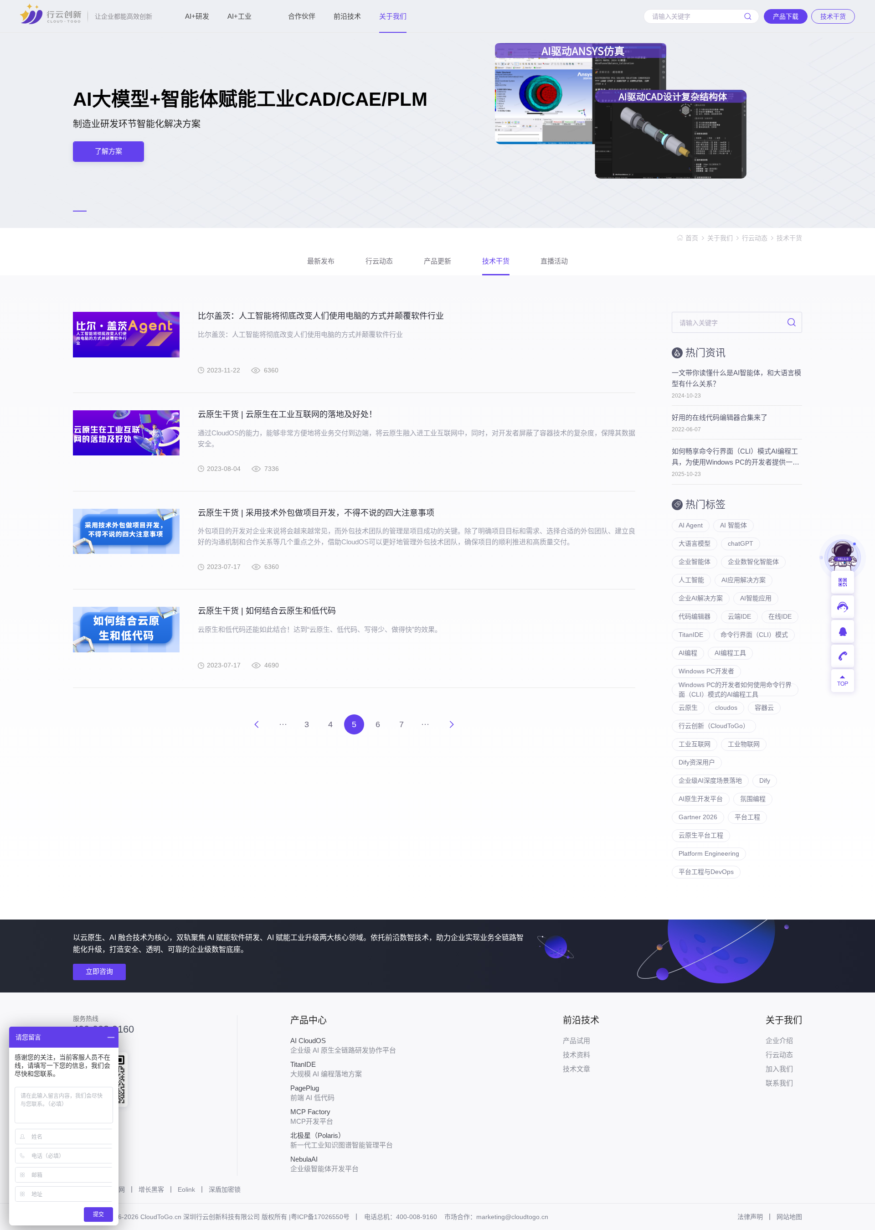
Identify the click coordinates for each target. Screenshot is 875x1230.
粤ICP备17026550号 (320, 1216)
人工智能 (691, 580)
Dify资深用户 (697, 762)
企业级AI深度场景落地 (710, 780)
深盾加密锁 (225, 1189)
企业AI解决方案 (701, 598)
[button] (80, 211)
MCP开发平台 (311, 1116)
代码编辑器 (694, 616)
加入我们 (779, 1069)
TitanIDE (691, 634)
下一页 (452, 724)
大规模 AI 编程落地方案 (326, 1069)
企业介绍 (779, 1040)
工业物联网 (744, 744)
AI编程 (688, 652)
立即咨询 (99, 971)
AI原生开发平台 (701, 798)
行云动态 (754, 238)
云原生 (688, 707)
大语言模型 (694, 543)
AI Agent (691, 525)
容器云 (764, 707)
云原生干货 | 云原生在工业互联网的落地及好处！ (287, 414)
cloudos (726, 707)
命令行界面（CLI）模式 (754, 634)
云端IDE (739, 616)
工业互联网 (694, 744)
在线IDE (780, 616)
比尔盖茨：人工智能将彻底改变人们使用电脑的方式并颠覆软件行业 (321, 315)
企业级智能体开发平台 (324, 1164)
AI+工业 (239, 16)
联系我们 (779, 1083)
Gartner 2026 (698, 817)
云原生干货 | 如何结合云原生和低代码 (267, 610)
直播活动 (554, 261)
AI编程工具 (730, 652)
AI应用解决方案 (743, 580)
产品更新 (437, 261)
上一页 (257, 724)
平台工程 (747, 817)
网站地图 (789, 1216)
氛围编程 (753, 798)
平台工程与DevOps (706, 871)
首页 (691, 238)
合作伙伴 (301, 16)
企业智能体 (694, 561)
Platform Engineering (709, 853)
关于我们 (393, 16)
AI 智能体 (733, 525)
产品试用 (576, 1040)
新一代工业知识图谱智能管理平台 (341, 1140)
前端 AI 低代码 (312, 1092)
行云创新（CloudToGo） (714, 725)
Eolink (186, 1189)
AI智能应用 (756, 598)
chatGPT (740, 543)
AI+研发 (197, 16)
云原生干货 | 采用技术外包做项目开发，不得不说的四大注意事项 (316, 512)
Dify (764, 780)
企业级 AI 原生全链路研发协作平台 (343, 1045)
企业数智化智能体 (753, 561)
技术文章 (576, 1069)
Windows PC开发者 (706, 671)
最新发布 (321, 261)
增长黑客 (151, 1189)
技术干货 (789, 238)
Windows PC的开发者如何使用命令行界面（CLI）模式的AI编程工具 (735, 689)
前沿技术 (347, 16)
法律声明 (750, 1216)
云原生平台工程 (701, 835)
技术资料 (576, 1055)
